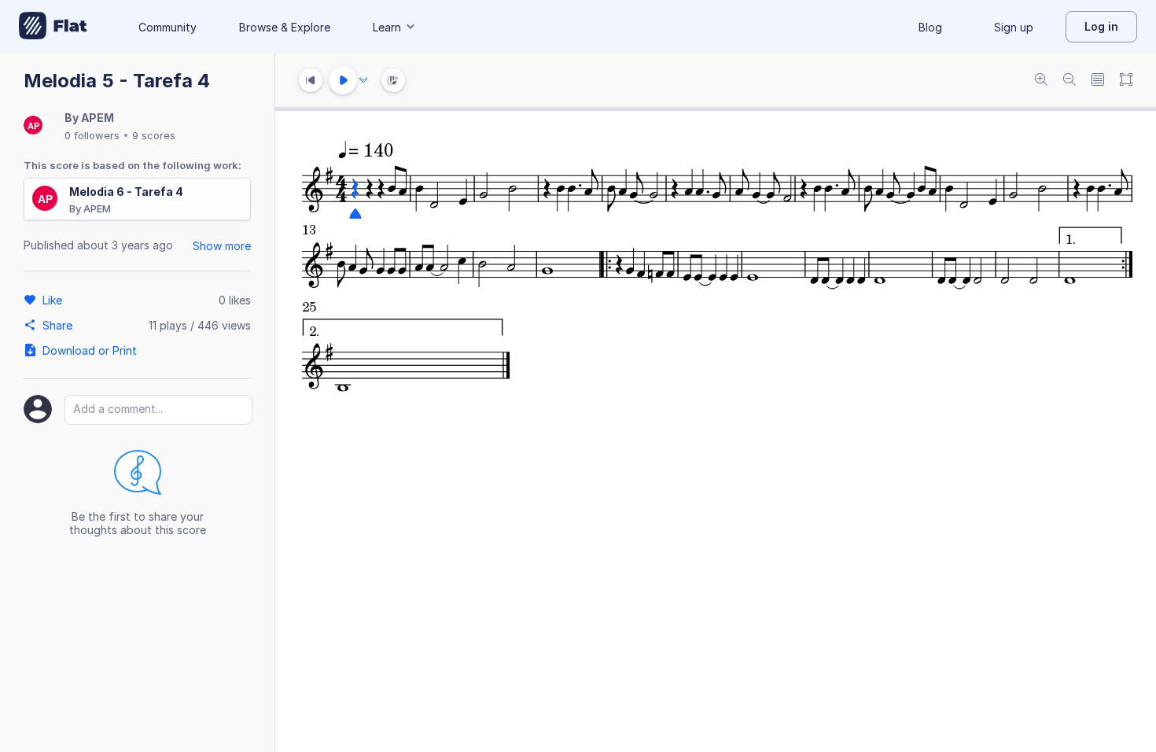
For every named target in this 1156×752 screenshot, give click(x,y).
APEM (97, 117)
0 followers (92, 135)
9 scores (153, 135)
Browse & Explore (284, 27)
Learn (387, 27)
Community (167, 27)
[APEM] (33, 126)
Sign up (1013, 27)
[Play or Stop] (343, 80)
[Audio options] (363, 80)
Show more (222, 246)
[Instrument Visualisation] (393, 80)
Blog (930, 27)
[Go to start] (310, 80)
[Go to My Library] (53, 27)
